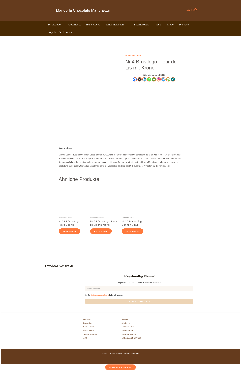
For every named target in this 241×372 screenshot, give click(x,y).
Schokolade (54, 24)
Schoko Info (126, 323)
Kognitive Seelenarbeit (60, 32)
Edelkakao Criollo (128, 327)
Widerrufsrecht (88, 331)
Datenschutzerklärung (100, 295)
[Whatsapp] (149, 79)
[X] (139, 79)
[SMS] (168, 79)
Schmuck (184, 24)
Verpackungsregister (129, 334)
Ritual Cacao (93, 24)
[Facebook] (135, 79)
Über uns (125, 319)
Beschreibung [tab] (65, 148)
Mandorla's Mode (133, 56)
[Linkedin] (144, 79)
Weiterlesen (69, 231)
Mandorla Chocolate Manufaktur (83, 10)
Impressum (87, 319)
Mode (170, 24)
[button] (62, 24)
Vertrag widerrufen (120, 367)
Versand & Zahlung (90, 334)
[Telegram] (163, 79)
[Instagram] (159, 79)
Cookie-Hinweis (89, 327)
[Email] (154, 79)
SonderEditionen (114, 24)
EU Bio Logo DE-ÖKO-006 (131, 338)
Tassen (158, 24)
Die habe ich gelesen (105, 295)
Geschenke (74, 24)
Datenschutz (88, 323)
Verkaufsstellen (127, 331)
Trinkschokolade (140, 24)
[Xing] (173, 79)
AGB (85, 338)
